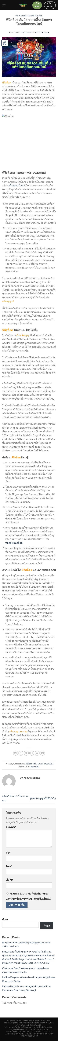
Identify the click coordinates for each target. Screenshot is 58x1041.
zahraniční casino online (18, 1034)
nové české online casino (19, 1031)
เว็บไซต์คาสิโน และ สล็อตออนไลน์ (29, 16)
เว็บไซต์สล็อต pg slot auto (28, 1025)
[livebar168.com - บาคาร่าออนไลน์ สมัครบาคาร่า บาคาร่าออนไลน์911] (23, 5)
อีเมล (9, 866)
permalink (35, 767)
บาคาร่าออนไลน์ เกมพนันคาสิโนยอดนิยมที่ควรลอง (28, 1021)
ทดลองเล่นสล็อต (13, 542)
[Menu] (4, 5)
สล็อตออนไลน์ (16, 185)
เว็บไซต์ (9, 880)
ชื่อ (8, 852)
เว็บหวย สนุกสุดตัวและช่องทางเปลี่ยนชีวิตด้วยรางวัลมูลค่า (29, 1023)
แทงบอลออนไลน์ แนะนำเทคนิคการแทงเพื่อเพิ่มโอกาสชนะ (29, 1027)
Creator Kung (42, 32)
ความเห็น (11, 827)
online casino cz (43, 1031)
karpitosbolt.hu (29, 1036)
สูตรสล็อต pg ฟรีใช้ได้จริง (43, 798)
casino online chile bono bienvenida (29, 1029)
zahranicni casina (43, 1034)
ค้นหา (5, 919)
